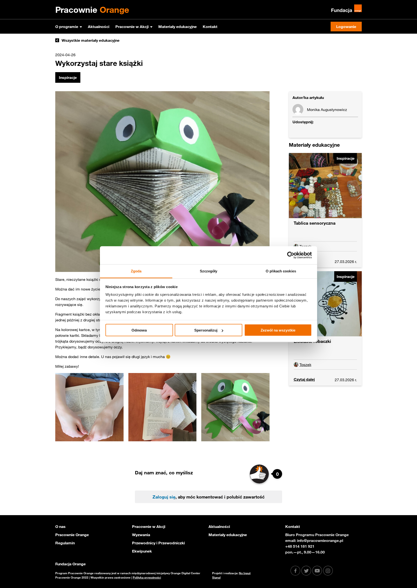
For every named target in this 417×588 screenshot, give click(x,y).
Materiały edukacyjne (177, 26)
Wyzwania (141, 534)
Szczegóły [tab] (208, 271)
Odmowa (139, 330)
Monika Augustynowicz (327, 109)
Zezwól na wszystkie (278, 330)
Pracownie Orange (72, 534)
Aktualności (98, 26)
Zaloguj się (164, 496)
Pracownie (92, 9)
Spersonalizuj (205, 330)
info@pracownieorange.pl (320, 540)
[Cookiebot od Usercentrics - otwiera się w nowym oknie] (291, 255)
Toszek (305, 364)
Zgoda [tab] (136, 271)
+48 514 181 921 (299, 546)
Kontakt (210, 26)
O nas (60, 526)
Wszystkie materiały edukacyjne (90, 40)
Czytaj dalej (304, 379)
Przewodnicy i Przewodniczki (158, 542)
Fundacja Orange (70, 563)
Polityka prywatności (147, 577)
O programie (66, 26)
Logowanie (346, 26)
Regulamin (65, 542)
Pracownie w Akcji (132, 26)
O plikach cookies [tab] (281, 271)
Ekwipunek (142, 551)
